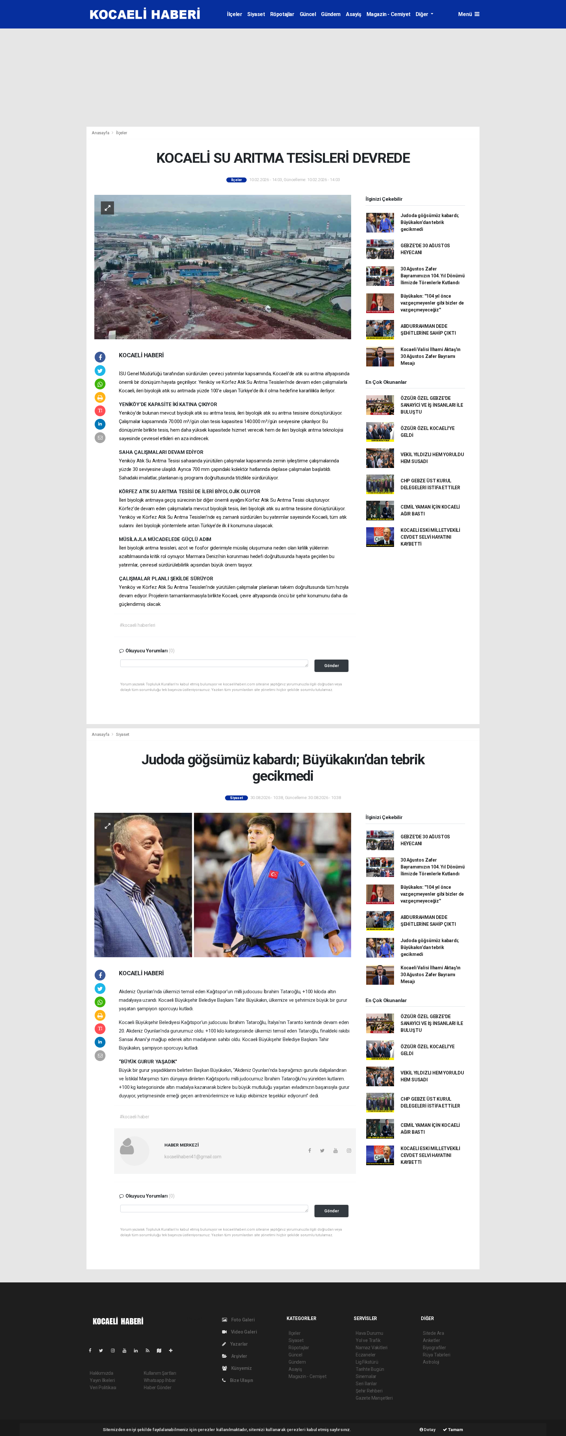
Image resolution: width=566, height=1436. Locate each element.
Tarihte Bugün (370, 1369)
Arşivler (238, 1356)
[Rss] (150, 1350)
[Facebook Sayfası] (93, 1350)
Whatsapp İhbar (160, 1380)
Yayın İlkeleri (102, 1380)
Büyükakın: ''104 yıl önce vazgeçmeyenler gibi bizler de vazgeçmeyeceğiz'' (432, 302)
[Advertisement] (283, 77)
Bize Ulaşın (241, 1380)
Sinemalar (366, 1376)
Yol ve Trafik (368, 1340)
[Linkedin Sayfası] (138, 1350)
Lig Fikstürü (367, 1362)
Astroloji (431, 1362)
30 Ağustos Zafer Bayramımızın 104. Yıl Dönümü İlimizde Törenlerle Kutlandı (433, 275)
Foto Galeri (242, 1319)
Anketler (431, 1340)
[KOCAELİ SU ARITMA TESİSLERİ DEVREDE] (222, 266)
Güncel (308, 14)
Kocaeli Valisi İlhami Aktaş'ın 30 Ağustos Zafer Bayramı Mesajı (431, 356)
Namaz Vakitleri (371, 1347)
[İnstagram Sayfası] (115, 1350)
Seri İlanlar (366, 1383)
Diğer (423, 14)
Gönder (331, 665)
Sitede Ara (433, 1333)
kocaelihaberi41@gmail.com (192, 1156)
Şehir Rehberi (369, 1390)
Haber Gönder (158, 1387)
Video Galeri (243, 1331)
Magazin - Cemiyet (388, 14)
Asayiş (353, 14)
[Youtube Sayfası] (127, 1350)
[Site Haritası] (162, 1350)
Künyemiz (241, 1368)
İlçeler (234, 14)
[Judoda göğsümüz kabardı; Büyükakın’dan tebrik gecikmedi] (222, 884)
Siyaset (256, 14)
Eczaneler (366, 1354)
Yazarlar (238, 1344)
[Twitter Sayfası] (103, 1350)
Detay (429, 1429)
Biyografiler (434, 1347)
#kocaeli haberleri (138, 625)
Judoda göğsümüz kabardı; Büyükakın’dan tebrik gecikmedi (430, 222)
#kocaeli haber (134, 1116)
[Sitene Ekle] (173, 1350)
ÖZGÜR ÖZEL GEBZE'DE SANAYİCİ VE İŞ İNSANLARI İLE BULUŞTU (432, 405)
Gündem (331, 14)
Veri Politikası (103, 1387)
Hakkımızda (101, 1373)
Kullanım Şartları (160, 1373)
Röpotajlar (282, 14)
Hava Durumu (369, 1333)
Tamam (455, 1429)
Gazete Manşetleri (374, 1398)
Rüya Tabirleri (436, 1354)
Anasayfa (101, 132)
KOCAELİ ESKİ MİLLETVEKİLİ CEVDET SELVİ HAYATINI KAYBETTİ (430, 537)
